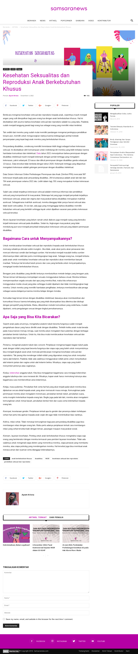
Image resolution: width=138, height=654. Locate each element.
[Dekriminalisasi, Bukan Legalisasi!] (16, 533)
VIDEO (91, 21)
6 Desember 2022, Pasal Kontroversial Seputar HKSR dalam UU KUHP (44, 547)
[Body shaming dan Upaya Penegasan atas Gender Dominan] (101, 143)
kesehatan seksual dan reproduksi (65, 458)
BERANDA (31, 21)
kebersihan (14, 373)
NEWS (42, 21)
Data (39, 153)
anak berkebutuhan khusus (22, 458)
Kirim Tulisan (107, 651)
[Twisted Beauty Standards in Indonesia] (101, 130)
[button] (132, 21)
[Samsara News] (69, 9)
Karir (128, 651)
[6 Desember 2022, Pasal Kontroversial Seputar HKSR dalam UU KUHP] (46, 533)
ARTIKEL (53, 21)
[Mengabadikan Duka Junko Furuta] (101, 117)
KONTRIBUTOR (104, 21)
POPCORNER (66, 21)
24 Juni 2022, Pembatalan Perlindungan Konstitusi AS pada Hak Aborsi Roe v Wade (75, 547)
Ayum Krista (13, 96)
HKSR (13, 69)
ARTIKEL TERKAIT (38, 517)
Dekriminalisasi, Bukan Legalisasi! (16, 545)
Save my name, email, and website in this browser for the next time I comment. (39, 619)
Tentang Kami (84, 651)
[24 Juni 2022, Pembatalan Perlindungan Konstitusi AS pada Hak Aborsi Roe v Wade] (75, 533)
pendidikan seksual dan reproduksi (17, 462)
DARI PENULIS (56, 517)
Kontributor (119, 651)
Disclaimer (96, 651)
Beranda (6, 27)
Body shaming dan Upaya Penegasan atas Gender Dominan (120, 142)
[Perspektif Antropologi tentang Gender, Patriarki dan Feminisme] (101, 169)
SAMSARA (80, 21)
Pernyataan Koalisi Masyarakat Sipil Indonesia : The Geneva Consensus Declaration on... (122, 154)
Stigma (19, 69)
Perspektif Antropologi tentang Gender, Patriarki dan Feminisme (122, 167)
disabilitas (38, 458)
